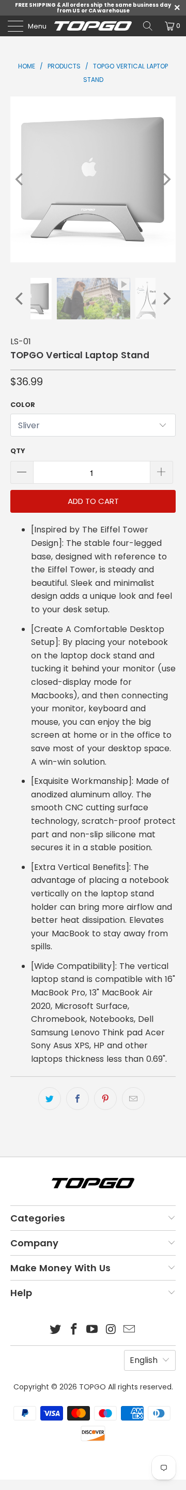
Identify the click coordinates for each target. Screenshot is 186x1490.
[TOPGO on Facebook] (74, 1330)
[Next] (166, 179)
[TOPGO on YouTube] (92, 1330)
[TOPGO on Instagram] (111, 1330)
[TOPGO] (93, 26)
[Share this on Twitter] (49, 1098)
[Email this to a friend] (133, 1098)
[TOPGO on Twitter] (56, 1330)
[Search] (148, 26)
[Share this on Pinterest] (105, 1098)
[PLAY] (93, 179)
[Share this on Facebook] (77, 1098)
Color (22, 405)
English (144, 1360)
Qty (17, 451)
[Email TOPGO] (129, 1330)
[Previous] (20, 179)
